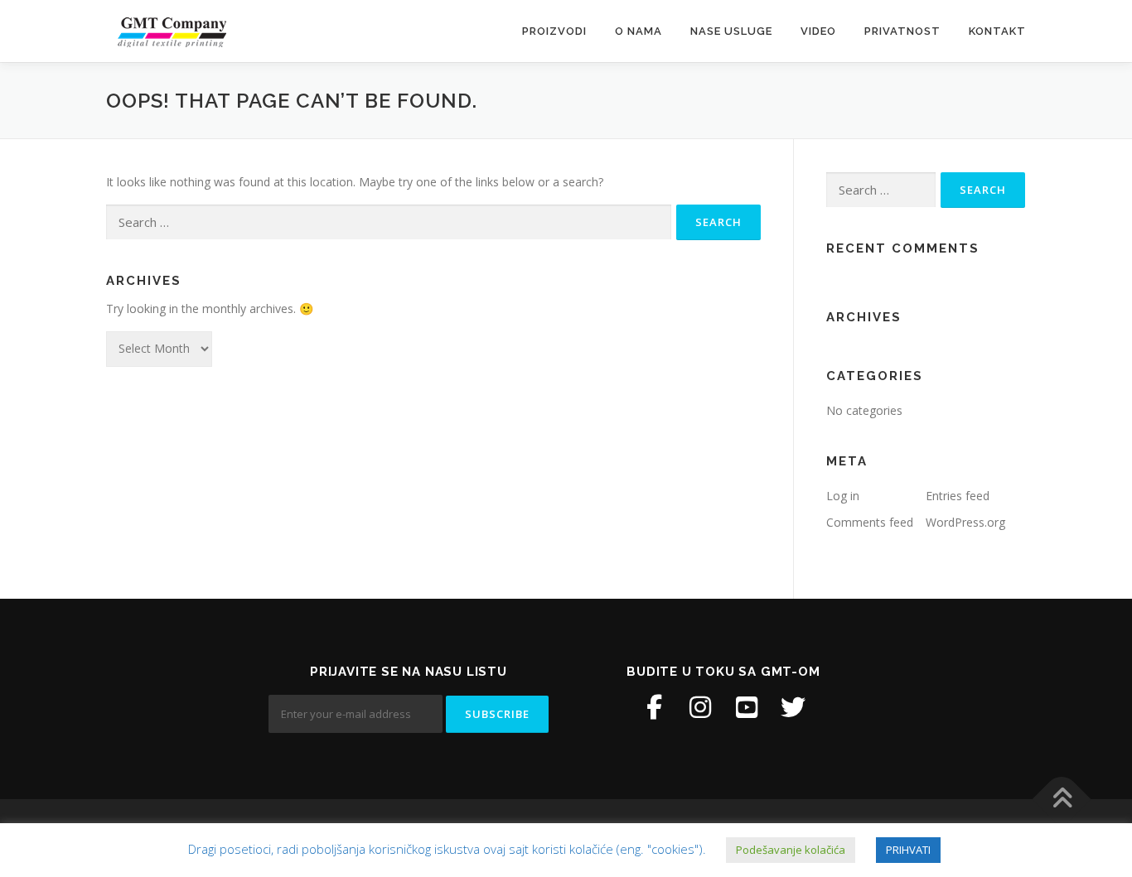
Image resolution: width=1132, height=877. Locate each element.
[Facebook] (653, 707)
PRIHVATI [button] (908, 849)
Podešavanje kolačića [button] (790, 849)
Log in (842, 496)
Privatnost (902, 31)
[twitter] (793, 707)
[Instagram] (700, 707)
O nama (638, 31)
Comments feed (869, 522)
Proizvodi (554, 31)
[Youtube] (746, 707)
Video (818, 31)
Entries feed (957, 496)
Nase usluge (731, 31)
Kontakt (997, 31)
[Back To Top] (1062, 799)
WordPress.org (965, 522)
